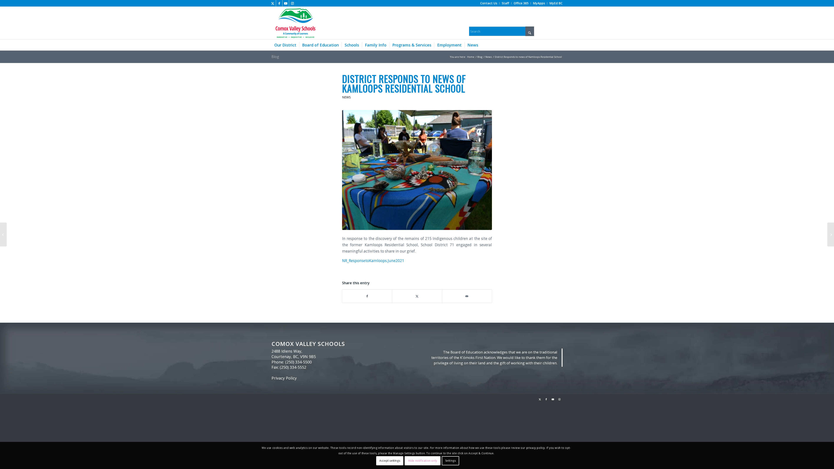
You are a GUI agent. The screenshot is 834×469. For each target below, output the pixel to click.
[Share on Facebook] (367, 296)
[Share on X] (417, 296)
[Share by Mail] (467, 296)
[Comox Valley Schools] (294, 23)
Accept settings (389, 460)
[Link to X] (273, 3)
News (346, 97)
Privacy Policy (284, 378)
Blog (275, 56)
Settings (450, 460)
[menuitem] (489, 3)
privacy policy (535, 448)
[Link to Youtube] (286, 3)
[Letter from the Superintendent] (3, 234)
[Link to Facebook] (279, 3)
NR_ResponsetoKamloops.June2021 (373, 260)
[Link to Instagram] (292, 3)
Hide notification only (422, 460)
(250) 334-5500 (298, 362)
